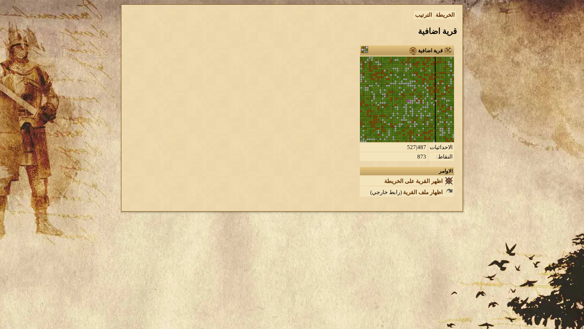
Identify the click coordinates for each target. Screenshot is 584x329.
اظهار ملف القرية (423, 192)
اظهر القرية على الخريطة (414, 181)
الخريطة (445, 15)
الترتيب (423, 15)
